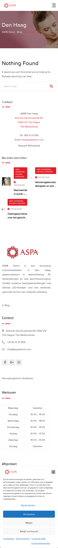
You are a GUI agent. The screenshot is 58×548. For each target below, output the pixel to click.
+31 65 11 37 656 (16, 342)
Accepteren (29, 514)
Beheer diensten (28, 505)
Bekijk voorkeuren (29, 531)
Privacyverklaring (23, 539)
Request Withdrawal (29, 145)
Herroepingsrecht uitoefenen (17, 378)
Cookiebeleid (8, 539)
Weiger (29, 522)
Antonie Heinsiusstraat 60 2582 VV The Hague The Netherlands (29, 122)
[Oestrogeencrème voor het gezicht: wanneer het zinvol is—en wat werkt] (3, 209)
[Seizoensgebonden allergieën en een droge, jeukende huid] (31, 177)
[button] (53, 471)
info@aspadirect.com (32, 139)
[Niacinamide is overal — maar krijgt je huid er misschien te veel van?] (6, 181)
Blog (7, 305)
